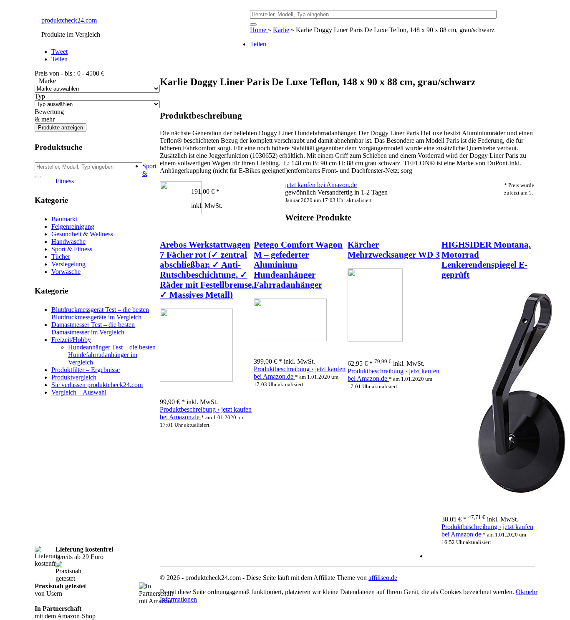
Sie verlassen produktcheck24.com (97, 384)
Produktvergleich (73, 377)
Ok (520, 591)
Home (259, 29)
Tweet (59, 51)
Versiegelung (68, 264)
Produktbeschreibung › (189, 409)
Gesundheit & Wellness (82, 234)
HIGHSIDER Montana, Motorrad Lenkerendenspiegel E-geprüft (486, 259)
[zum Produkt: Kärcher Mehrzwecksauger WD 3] (375, 339)
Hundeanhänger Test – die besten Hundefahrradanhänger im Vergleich (112, 355)
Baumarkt (64, 219)
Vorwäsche (66, 271)
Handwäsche (68, 241)
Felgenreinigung (72, 226)
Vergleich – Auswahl (78, 392)
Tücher (60, 256)
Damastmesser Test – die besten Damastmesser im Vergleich (93, 328)
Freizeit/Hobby (71, 339)
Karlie (281, 29)
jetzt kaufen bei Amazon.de (321, 184)
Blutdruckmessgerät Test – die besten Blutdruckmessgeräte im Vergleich (100, 313)
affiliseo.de (382, 577)
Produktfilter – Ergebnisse (85, 369)
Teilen (258, 44)
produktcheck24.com (69, 20)
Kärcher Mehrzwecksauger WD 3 (394, 249)
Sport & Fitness (71, 249)
